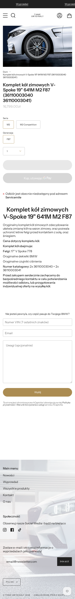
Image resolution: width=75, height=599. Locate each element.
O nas (7, 501)
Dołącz (64, 561)
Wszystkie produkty (16, 488)
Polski (10, 582)
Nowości (8, 475)
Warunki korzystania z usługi (30, 404)
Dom (5, 71)
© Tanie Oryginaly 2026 (16, 595)
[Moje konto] (59, 15)
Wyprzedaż (22, 4)
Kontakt (8, 495)
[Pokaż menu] (5, 15)
